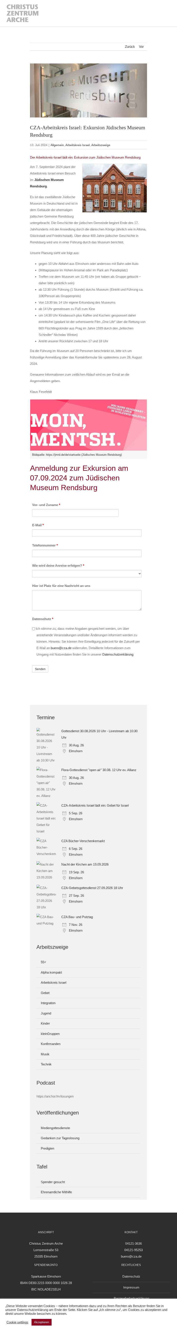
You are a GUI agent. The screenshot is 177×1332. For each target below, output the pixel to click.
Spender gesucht (53, 1182)
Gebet (45, 993)
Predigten (47, 1148)
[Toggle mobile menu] (166, 13)
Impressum (131, 1287)
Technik (46, 1064)
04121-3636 (133, 1243)
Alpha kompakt (51, 972)
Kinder (45, 1023)
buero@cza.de (61, 648)
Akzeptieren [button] (41, 1322)
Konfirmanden (50, 1044)
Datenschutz (42, 619)
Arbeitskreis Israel (77, 145)
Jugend (46, 1013)
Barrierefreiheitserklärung (131, 1298)
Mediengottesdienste (55, 1128)
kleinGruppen (50, 1034)
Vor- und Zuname (46, 505)
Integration (48, 1003)
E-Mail (38, 525)
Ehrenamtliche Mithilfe (56, 1192)
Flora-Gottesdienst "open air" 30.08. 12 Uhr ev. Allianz (98, 770)
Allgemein (57, 145)
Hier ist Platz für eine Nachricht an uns (61, 586)
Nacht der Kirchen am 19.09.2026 (85, 864)
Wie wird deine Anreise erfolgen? (58, 565)
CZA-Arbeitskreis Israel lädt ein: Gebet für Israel (95, 805)
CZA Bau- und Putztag (77, 917)
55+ (43, 962)
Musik (45, 1054)
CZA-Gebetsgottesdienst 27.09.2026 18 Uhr (92, 888)
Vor (141, 46)
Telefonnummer (45, 545)
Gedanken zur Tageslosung (60, 1138)
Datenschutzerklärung (117, 654)
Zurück (130, 46)
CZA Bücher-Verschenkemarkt (83, 841)
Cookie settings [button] (17, 1322)
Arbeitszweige (100, 145)
